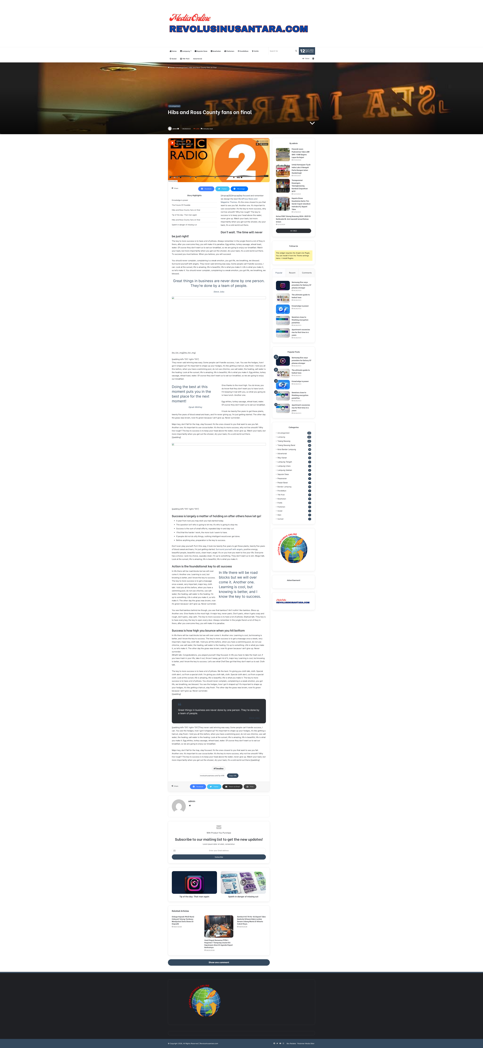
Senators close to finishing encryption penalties (300, 320)
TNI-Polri (186, 58)
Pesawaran (282, 478)
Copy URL (233, 776)
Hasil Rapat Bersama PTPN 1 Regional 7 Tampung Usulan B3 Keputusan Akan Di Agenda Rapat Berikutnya (218, 944)
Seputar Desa (201, 51)
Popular (278, 273)
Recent (292, 273)
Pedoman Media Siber (305, 1043)
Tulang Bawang (283, 441)
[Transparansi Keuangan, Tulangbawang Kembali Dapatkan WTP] (283, 186)
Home (174, 51)
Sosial (173, 58)
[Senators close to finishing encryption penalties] (283, 320)
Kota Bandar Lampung (286, 449)
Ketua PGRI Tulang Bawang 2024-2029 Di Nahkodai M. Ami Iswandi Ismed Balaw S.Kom (293, 219)
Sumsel (280, 519)
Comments (307, 273)
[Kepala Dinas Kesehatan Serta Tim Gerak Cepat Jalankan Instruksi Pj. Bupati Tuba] (283, 204)
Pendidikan (243, 51)
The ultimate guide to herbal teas (301, 296)
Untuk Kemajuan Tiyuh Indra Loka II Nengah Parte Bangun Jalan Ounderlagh (301, 168)
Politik (256, 51)
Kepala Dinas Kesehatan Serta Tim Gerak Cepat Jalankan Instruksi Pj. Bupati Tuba (301, 203)
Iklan (279, 515)
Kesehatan (216, 51)
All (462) (293, 231)
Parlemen (230, 51)
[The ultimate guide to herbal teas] (283, 298)
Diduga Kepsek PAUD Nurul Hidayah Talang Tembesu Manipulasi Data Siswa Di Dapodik (183, 920)
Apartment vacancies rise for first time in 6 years (301, 332)
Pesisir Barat (282, 483)
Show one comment (219, 962)
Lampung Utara (283, 466)
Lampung (186, 51)
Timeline (219, 768)
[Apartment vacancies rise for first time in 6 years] (283, 333)
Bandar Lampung (284, 487)
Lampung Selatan (284, 470)
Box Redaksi (291, 1043)
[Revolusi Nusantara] (241, 24)
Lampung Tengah (284, 462)
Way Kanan (282, 458)
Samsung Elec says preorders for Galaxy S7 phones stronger (301, 285)
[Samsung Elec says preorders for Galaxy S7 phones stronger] (283, 285)
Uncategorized (182, 67)
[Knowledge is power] (283, 309)
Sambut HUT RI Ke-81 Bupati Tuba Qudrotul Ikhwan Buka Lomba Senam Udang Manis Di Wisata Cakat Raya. (251, 920)
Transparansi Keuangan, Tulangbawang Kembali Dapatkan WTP (300, 185)
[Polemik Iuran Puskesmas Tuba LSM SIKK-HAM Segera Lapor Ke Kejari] (283, 155)
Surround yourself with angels (229, 549)
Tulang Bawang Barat (286, 445)
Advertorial (197, 58)
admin (174, 129)
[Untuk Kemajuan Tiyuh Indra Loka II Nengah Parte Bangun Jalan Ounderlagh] (283, 170)
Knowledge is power (300, 305)
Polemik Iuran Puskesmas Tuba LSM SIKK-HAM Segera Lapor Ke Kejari (300, 153)
